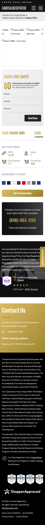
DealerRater (36, 457)
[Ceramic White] (14, 183)
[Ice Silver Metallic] (28, 183)
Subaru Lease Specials (13, 17)
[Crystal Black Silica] (8, 183)
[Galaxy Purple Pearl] (18, 183)
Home (5, 15)
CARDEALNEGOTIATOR (14, 8)
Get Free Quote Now (23, 193)
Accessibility (27, 513)
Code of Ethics (22, 516)
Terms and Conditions (11, 513)
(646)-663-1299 (33, 8)
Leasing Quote (42, 257)
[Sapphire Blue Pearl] (38, 183)
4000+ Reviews (27, 2)
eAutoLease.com (10, 508)
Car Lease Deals (18, 15)
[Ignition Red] (24, 183)
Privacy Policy (8, 516)
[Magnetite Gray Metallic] (34, 183)
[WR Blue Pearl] (4, 183)
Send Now (32, 118)
